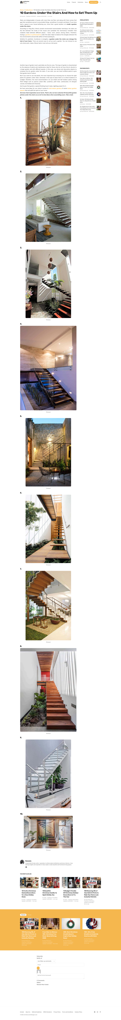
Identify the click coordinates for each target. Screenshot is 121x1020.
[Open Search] (100, 2)
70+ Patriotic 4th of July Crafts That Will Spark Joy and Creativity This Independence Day (88, 108)
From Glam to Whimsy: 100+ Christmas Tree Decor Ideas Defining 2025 (86, 80)
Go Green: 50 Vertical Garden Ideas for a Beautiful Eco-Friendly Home (88, 101)
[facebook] (26, 867)
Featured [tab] (23, 914)
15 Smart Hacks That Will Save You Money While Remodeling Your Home (88, 39)
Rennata (23, 16)
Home (22, 10)
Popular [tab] (29, 914)
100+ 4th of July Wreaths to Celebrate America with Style (87, 93)
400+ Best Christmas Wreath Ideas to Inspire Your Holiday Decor (87, 87)
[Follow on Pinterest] (100, 1012)
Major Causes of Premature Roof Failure (87, 45)
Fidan (24, 899)
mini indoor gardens (55, 88)
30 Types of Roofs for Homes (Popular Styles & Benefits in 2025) (87, 24)
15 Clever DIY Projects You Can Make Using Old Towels (87, 59)
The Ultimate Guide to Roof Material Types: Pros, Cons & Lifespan (86, 32)
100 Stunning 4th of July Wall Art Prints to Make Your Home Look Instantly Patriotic (88, 73)
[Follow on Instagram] (97, 1012)
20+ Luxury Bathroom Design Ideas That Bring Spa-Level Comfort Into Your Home (87, 52)
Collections (28, 10)
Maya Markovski (88, 899)
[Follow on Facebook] (94, 1012)
